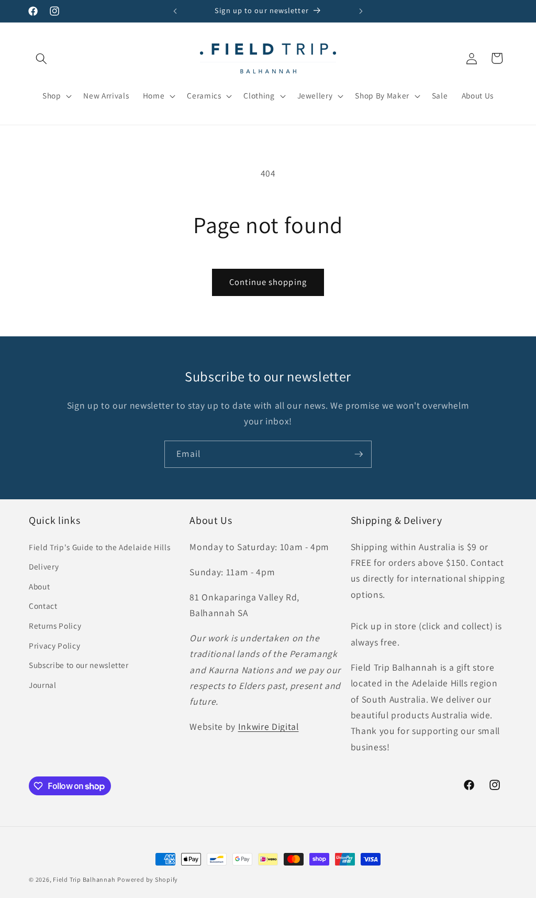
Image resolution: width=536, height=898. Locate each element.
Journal (43, 685)
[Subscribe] (358, 454)
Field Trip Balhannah (84, 879)
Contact (43, 605)
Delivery (44, 566)
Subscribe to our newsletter (79, 665)
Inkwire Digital (268, 726)
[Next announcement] (360, 11)
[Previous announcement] (175, 11)
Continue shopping (268, 282)
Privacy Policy (54, 645)
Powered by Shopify (147, 879)
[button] (41, 58)
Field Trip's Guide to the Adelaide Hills (99, 547)
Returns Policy (55, 625)
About (39, 586)
